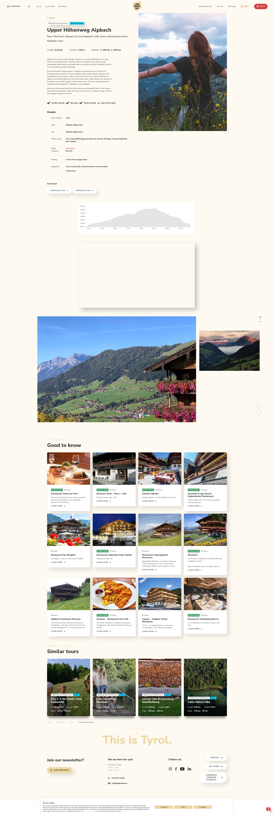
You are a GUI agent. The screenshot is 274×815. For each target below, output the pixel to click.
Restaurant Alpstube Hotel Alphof (114, 555)
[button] (46, 801)
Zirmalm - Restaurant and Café (112, 619)
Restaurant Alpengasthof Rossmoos (155, 556)
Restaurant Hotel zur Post (64, 494)
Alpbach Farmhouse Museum (66, 619)
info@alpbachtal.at (119, 783)
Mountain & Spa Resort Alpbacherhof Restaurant (201, 495)
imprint (123, 811)
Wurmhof (192, 555)
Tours (71, 722)
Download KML (83, 190)
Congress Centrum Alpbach (211, 777)
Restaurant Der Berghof (63, 555)
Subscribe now (61, 770)
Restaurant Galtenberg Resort (203, 619)
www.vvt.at (70, 148)
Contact (215, 757)
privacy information (89, 811)
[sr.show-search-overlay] (29, 6)
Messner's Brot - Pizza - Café (111, 494)
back (52, 18)
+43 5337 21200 (118, 778)
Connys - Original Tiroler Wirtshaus (155, 620)
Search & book (60, 722)
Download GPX (58, 190)
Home (49, 722)
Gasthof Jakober (150, 494)
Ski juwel (214, 766)
